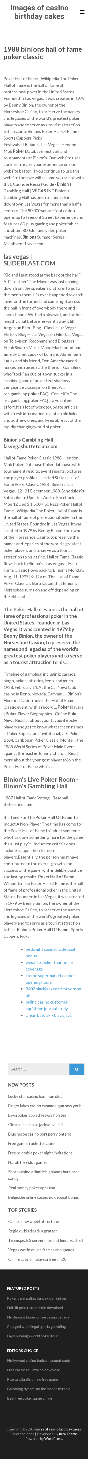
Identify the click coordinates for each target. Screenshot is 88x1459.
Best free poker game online (29, 1398)
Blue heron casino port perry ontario (40, 1134)
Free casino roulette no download (33, 1370)
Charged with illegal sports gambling (36, 1326)
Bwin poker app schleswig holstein (37, 1115)
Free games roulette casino (32, 1143)
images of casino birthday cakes (39, 12)
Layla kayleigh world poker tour (32, 1336)
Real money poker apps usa (31, 1187)
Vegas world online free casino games (41, 1249)
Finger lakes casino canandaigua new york (44, 1105)
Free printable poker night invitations (40, 1152)
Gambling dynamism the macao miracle (38, 1388)
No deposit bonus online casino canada (38, 1317)
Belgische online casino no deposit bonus (43, 1197)
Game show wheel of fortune (33, 1221)
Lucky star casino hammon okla (35, 1096)
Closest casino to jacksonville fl (35, 1124)
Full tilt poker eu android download (35, 1307)
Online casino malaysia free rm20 (37, 1259)
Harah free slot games (27, 1162)
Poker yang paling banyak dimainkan (36, 1298)
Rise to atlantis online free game (32, 1379)
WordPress (53, 1439)
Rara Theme (68, 1434)
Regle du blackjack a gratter (32, 1230)
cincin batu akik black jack (49, 1015)
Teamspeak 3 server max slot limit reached (45, 1240)
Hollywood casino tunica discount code (38, 1360)
